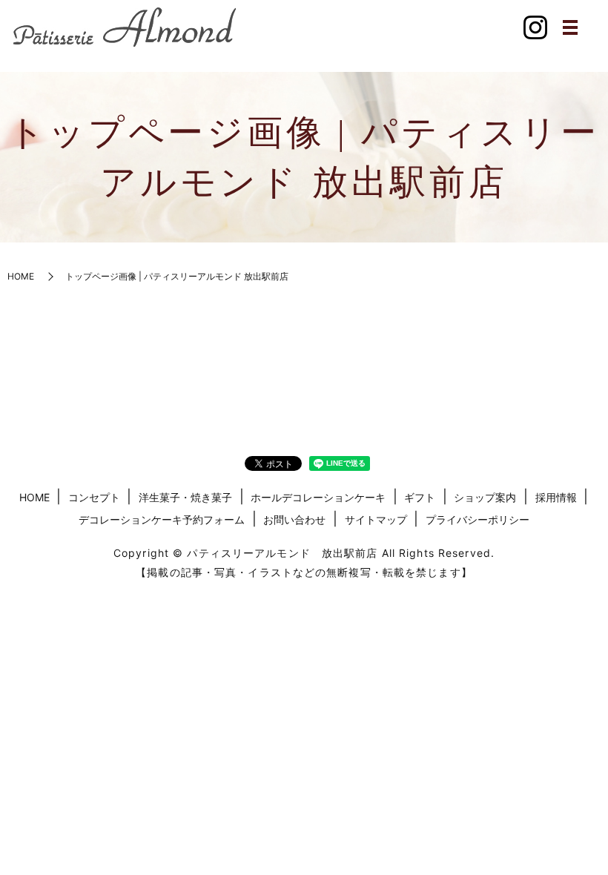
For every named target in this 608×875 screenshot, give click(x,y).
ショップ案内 (485, 497)
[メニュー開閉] (570, 27)
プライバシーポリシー (477, 519)
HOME (20, 276)
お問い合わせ (294, 519)
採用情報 (556, 497)
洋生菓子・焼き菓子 (185, 497)
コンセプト (94, 497)
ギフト (419, 497)
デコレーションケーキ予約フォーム (162, 519)
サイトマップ (376, 519)
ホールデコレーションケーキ (318, 497)
